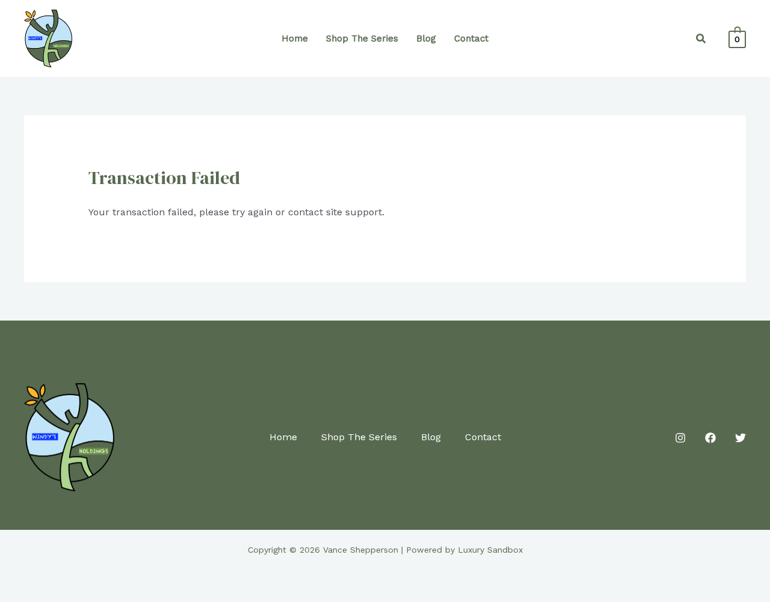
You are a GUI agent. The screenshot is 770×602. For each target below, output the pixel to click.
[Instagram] (680, 437)
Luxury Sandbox (490, 549)
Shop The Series (362, 38)
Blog (426, 38)
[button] (701, 38)
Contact (471, 38)
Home (295, 38)
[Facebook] (710, 437)
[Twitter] (740, 437)
